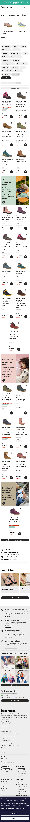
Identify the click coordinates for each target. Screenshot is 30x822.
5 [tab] (16, 37)
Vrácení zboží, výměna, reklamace (10, 733)
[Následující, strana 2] (17, 544)
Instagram (16, 685)
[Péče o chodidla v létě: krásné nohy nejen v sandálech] (10, 579)
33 (19, 110)
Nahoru (5, 540)
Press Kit (3, 752)
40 (18, 111)
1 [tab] (3, 37)
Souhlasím (15, 818)
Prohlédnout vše (15, 597)
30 (16, 140)
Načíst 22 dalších (18, 540)
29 (2, 225)
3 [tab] (10, 37)
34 (3, 140)
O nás (2, 729)
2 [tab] (6, 37)
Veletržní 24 (21, 769)
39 (16, 111)
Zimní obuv (5, 82)
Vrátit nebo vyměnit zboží (11, 648)
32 (19, 140)
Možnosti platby (5, 738)
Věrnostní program (6, 731)
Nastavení (15, 813)
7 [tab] (23, 37)
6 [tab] (20, 37)
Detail (11, 116)
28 (2, 474)
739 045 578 (6, 768)
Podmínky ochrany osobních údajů (10, 745)
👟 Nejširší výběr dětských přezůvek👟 (18, 3)
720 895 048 (21, 768)
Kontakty (3, 747)
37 (25, 110)
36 (24, 110)
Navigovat (16, 700)
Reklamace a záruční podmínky (9, 736)
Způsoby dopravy (5, 740)
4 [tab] (13, 37)
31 (16, 110)
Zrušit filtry (15, 74)
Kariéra (3, 750)
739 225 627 (6, 762)
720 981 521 (21, 782)
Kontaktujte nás (8, 637)
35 (22, 110)
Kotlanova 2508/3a (8, 769)
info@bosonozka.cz (8, 759)
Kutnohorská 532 (22, 784)
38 (2, 113)
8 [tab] (27, 37)
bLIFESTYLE (12, 82)
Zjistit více (7, 616)
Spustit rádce (8, 627)
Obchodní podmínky (6, 743)
